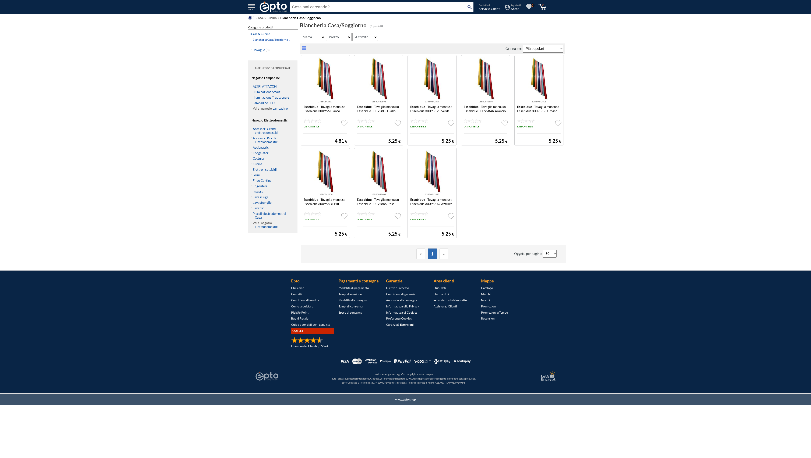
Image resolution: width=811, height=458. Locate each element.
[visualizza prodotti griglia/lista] (304, 49)
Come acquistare (302, 306)
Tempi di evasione (350, 294)
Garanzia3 (400, 324)
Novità (485, 300)
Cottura (258, 158)
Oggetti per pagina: (528, 253)
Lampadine (280, 108)
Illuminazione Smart (267, 92)
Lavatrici (259, 208)
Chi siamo (297, 288)
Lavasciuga (260, 197)
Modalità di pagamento (354, 288)
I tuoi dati (440, 288)
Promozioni (489, 306)
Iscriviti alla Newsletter (452, 300)
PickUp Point (299, 312)
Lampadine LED (264, 103)
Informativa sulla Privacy (402, 306)
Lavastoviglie (262, 202)
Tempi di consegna (351, 306)
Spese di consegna (350, 312)
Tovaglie (261, 50)
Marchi (486, 294)
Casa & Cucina (266, 18)
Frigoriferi (260, 186)
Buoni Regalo (299, 318)
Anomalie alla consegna (401, 300)
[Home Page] (250, 19)
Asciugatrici (261, 147)
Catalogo (487, 288)
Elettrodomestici (266, 227)
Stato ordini (441, 294)
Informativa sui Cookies (401, 312)
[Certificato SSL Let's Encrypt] (548, 376)
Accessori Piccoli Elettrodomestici (265, 140)
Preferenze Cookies (399, 318)
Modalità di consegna (353, 300)
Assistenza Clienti (445, 306)
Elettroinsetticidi (265, 169)
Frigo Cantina (262, 180)
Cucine (257, 164)
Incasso (258, 191)
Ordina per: (514, 48)
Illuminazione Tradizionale (271, 97)
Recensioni (488, 318)
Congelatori (261, 153)
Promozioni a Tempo (494, 312)
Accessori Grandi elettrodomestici (265, 130)
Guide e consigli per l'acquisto (310, 324)
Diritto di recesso (397, 288)
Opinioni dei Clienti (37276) (309, 346)
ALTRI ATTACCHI (265, 86)
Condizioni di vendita (305, 300)
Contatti (296, 294)
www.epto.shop (405, 399)
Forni (256, 175)
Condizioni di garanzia (400, 294)
